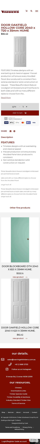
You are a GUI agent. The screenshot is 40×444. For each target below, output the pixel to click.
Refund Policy (19, 429)
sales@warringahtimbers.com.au (21, 360)
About (18, 412)
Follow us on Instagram (21, 369)
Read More (6, 98)
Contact (34, 412)
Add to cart (17, 113)
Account (26, 412)
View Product (18, 277)
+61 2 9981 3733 (21, 364)
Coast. (26, 423)
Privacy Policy (27, 427)
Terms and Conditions (12, 427)
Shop (3, 412)
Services (11, 412)
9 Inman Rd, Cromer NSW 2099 (19, 377)
